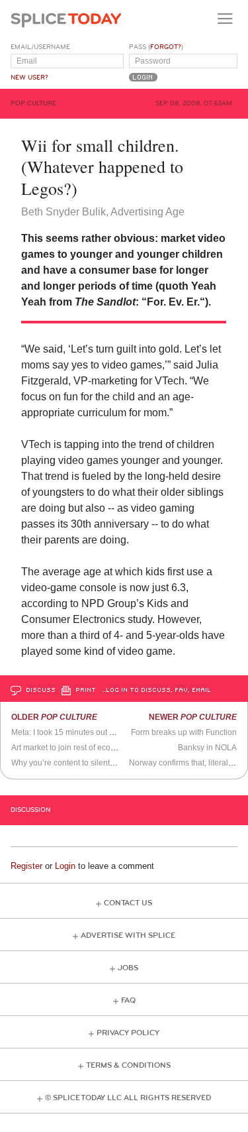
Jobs (128, 968)
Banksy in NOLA (207, 747)
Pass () (156, 47)
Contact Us (128, 903)
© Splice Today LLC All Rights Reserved (128, 1098)
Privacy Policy (128, 1033)
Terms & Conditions (128, 1065)
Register (26, 866)
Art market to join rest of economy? (73, 747)
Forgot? (165, 47)
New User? (29, 78)
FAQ (128, 1000)
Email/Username (40, 47)
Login (65, 866)
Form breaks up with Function (184, 732)
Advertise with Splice (128, 935)
